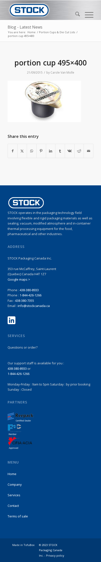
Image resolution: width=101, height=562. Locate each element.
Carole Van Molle (62, 72)
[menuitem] (75, 14)
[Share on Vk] (69, 151)
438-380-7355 (24, 300)
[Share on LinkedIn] (50, 151)
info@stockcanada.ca (34, 306)
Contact (13, 505)
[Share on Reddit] (79, 151)
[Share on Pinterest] (41, 151)
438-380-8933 (29, 290)
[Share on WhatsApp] (31, 151)
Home (12, 474)
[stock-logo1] (42, 10)
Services (14, 495)
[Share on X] (22, 151)
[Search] (75, 14)
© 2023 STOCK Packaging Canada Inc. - (50, 550)
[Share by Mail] (88, 151)
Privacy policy (55, 555)
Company (15, 484)
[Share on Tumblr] (60, 151)
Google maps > (19, 279)
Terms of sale (18, 516)
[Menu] (86, 14)
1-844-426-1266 (30, 295)
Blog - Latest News (25, 27)
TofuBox (29, 545)
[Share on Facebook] (12, 151)
